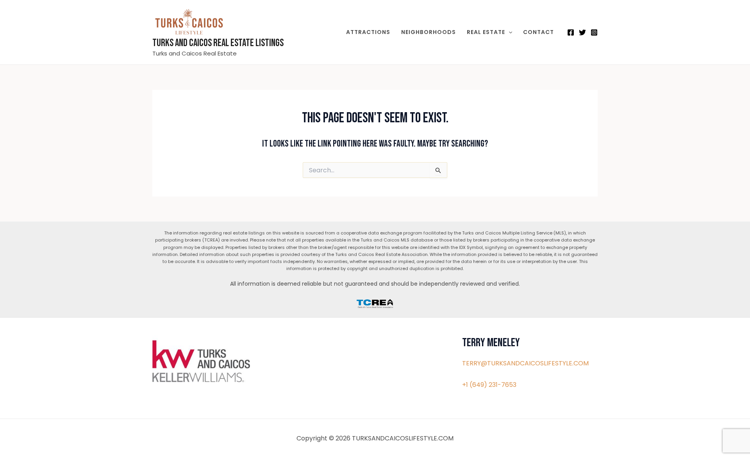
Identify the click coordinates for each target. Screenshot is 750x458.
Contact (538, 32)
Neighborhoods (428, 32)
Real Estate (486, 32)
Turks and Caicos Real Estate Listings (218, 43)
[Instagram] (594, 32)
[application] (508, 32)
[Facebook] (570, 32)
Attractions (368, 32)
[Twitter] (582, 32)
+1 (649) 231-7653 (489, 384)
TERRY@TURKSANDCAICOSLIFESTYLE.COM (525, 363)
